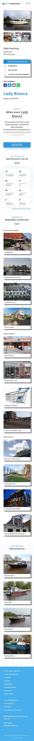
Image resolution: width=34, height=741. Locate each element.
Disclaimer (8, 707)
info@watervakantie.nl (10, 725)
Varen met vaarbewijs (11, 674)
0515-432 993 (12, 70)
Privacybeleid (9, 703)
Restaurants (8, 690)
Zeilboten (8, 677)
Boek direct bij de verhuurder (17, 61)
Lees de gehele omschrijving (17, 145)
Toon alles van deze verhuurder (18, 74)
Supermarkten (9, 694)
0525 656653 (7, 723)
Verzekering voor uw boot (13, 710)
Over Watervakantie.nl (11, 700)
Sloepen (7, 681)
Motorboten (8, 684)
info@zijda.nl (12, 66)
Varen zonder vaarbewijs (12, 671)
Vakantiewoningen (10, 687)
